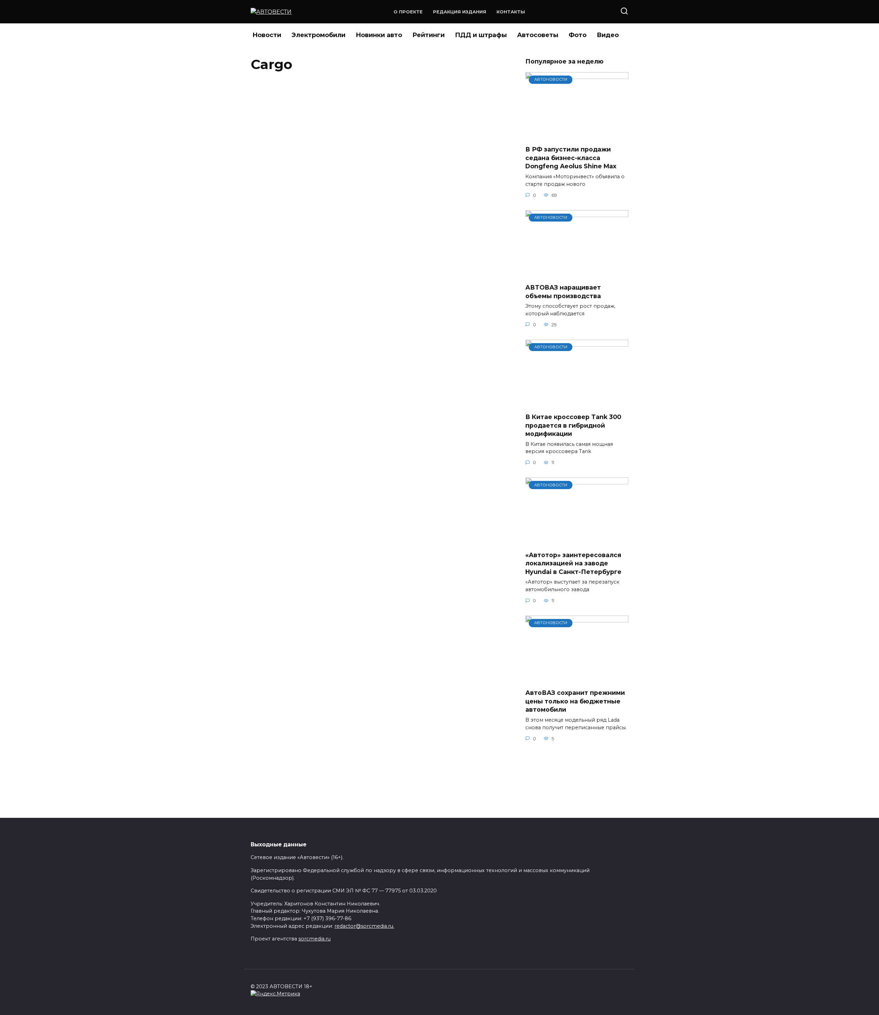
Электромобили (318, 35)
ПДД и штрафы (481, 35)
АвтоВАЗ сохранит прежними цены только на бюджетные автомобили (575, 701)
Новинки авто (379, 35)
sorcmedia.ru (314, 939)
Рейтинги (428, 35)
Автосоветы (537, 35)
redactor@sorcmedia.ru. (364, 926)
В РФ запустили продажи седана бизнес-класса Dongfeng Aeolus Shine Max (570, 158)
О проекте (408, 11)
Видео (608, 35)
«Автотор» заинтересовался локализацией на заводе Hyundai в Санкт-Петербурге (573, 563)
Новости (266, 35)
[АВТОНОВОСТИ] (576, 135)
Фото (577, 35)
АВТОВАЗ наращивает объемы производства (563, 292)
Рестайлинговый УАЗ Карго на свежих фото (365, 95)
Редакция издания (459, 11)
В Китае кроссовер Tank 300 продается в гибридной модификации (573, 425)
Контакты (510, 11)
